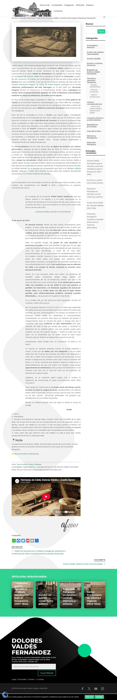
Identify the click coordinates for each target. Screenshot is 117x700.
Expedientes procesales (92, 126)
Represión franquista (86, 18)
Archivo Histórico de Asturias (38, 174)
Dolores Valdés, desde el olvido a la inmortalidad (82, 564)
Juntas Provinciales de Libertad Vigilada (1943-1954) (95, 205)
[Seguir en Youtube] (96, 689)
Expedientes (46, 11)
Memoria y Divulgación (92, 137)
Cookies (31, 679)
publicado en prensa (34, 166)
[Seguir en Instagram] (102, 689)
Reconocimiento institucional (26, 454)
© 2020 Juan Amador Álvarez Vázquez (25, 688)
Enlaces (90, 5)
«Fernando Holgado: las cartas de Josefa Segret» (39, 85)
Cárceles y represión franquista (91, 80)
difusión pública (74, 168)
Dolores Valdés (43, 212)
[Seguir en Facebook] (82, 689)
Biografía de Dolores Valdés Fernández (93, 72)
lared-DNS (43, 688)
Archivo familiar (94, 59)
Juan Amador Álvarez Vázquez (29, 464)
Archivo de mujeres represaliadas (95, 53)
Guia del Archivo (94, 131)
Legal (14, 679)
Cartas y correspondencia (94, 103)
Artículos (80, 5)
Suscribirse (46, 673)
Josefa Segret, (17, 66)
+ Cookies (40, 679)
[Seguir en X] (89, 689)
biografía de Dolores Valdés (27, 76)
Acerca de (45, 5)
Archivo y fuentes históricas (23, 18)
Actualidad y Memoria (92, 47)
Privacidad (22, 679)
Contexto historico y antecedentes (95, 119)
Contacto (58, 11)
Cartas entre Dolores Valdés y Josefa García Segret (56, 18)
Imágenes (69, 5)
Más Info (89, 697)
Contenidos (57, 5)
